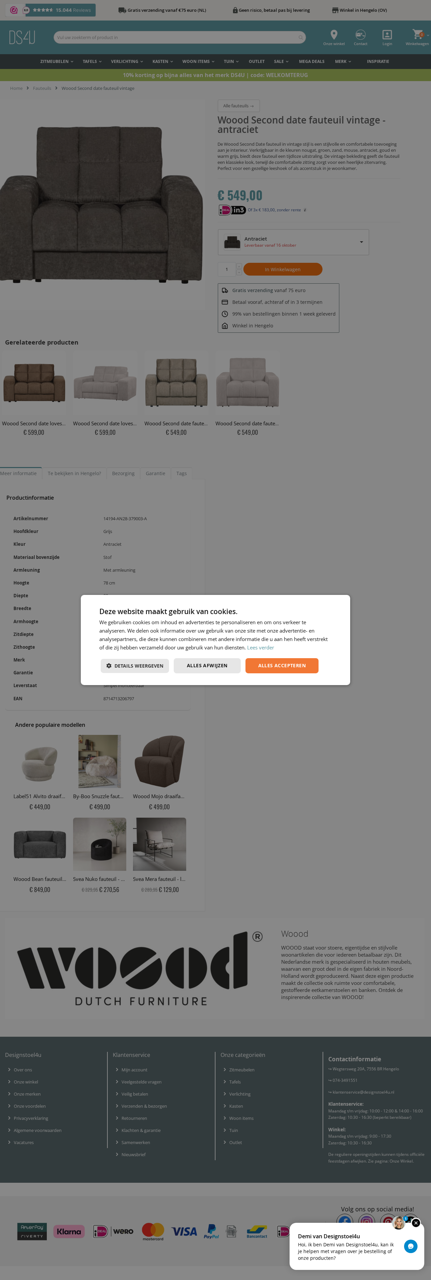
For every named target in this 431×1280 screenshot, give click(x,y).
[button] (135, 666)
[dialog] (215, 640)
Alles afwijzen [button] (207, 665)
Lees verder (260, 647)
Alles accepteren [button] (282, 665)
